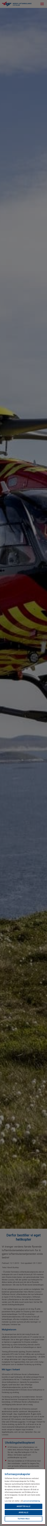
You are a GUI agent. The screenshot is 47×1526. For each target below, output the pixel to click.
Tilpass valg (24, 1519)
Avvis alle (23, 1512)
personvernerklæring (31, 1501)
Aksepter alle (23, 1506)
